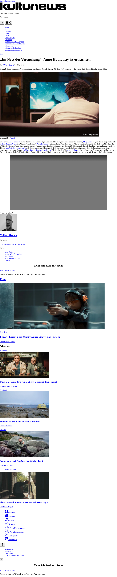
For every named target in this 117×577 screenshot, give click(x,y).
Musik (7, 27)
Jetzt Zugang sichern (7, 270)
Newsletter (8, 40)
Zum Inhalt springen (7, 1)
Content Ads (12, 540)
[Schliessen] (1, 559)
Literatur (8, 31)
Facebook (11, 512)
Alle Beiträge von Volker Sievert (13, 244)
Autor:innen (9, 549)
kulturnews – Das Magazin (14, 42)
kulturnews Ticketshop (13, 48)
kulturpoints (9, 46)
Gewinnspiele (10, 38)
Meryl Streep (88, 142)
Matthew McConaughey (13, 254)
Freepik (12, 138)
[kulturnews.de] (33, 10)
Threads (11, 520)
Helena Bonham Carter (8, 144)
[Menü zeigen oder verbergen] (8, 23)
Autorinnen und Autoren (13, 50)
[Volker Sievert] (58, 223)
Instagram (11, 516)
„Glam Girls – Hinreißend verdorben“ (38, 150)
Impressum (8, 551)
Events (7, 36)
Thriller (7, 260)
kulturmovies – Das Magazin (15, 44)
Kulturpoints (12, 536)
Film (6, 29)
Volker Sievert (8, 65)
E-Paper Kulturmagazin (16, 528)
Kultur (7, 33)
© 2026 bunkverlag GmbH (14, 555)
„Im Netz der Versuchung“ (15, 148)
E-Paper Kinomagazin (16, 532)
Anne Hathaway (14, 142)
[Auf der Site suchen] (2, 23)
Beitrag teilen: (7, 213)
